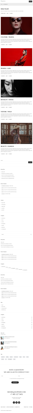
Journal (3, 221)
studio (14, 359)
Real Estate (3, 227)
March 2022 (3, 202)
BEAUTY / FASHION (7, 146)
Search (2, 160)
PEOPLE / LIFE (6, 68)
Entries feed (3, 306)
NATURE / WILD (6, 111)
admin (2, 187)
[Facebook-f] (14, 402)
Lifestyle (2, 359)
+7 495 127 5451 (16, 394)
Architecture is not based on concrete (7, 173)
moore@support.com (16, 392)
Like (5, 359)
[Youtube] (19, 402)
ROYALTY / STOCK (7, 99)
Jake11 (7, 13)
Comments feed (4, 308)
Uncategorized (4, 229)
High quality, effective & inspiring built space (8, 178)
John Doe (3, 193)
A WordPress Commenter (5, 185)
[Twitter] (16, 402)
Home (1, 4)
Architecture (3, 218)
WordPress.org (4, 309)
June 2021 (3, 208)
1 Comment (11, 13)
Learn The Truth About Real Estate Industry (10, 187)
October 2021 (3, 204)
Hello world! (5, 9)
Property (3, 225)
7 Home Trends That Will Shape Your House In (8, 176)
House (7, 267)
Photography (3, 223)
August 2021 (3, 206)
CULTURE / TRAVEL (7, 37)
